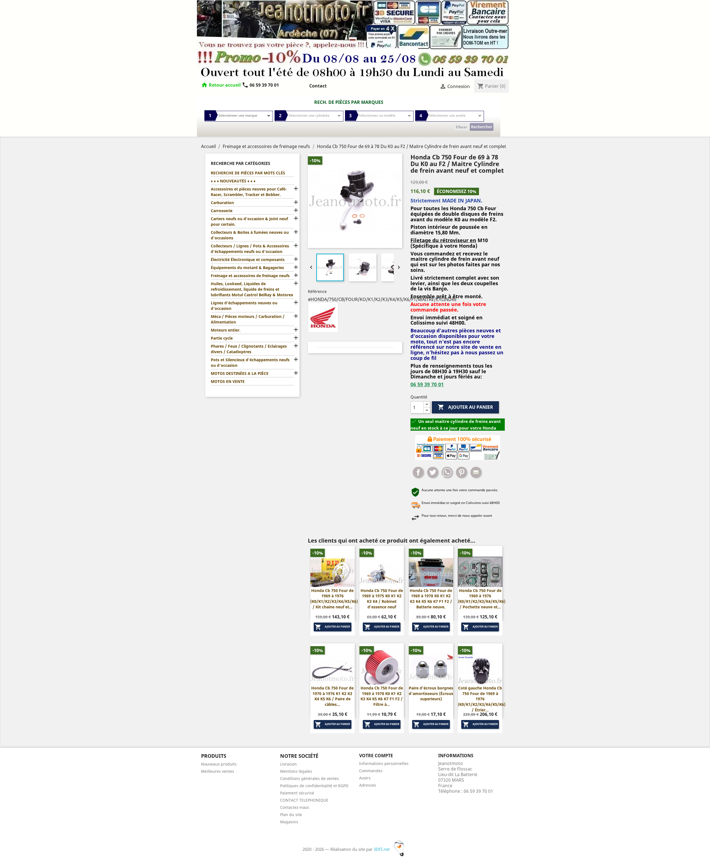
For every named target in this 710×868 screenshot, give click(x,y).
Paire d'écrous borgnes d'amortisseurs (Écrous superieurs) (431, 693)
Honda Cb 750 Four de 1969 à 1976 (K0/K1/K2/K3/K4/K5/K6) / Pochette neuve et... (481, 598)
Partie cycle (222, 338)
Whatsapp (447, 472)
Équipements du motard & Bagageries (247, 267)
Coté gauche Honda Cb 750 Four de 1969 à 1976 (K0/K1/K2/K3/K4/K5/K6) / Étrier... (481, 699)
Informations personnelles (384, 763)
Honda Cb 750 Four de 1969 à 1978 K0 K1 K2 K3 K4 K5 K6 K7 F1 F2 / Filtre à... (382, 696)
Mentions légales (296, 771)
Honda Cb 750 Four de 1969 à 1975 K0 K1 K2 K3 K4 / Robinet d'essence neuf (382, 598)
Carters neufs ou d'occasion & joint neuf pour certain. (249, 221)
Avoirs (365, 778)
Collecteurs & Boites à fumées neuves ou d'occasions (250, 235)
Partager (418, 472)
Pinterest (461, 472)
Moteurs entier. (225, 330)
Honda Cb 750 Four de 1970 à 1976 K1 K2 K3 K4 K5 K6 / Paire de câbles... (332, 696)
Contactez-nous (294, 807)
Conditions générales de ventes (309, 778)
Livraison (288, 764)
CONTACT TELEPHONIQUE (304, 800)
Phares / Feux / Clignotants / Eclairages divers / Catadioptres (249, 348)
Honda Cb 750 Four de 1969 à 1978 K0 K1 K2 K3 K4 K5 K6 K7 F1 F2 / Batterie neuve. (431, 598)
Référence (317, 291)
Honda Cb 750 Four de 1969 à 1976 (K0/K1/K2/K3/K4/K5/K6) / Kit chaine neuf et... (334, 598)
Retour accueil (225, 85)
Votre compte (376, 755)
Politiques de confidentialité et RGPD (314, 785)
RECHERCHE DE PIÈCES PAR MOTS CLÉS (248, 172)
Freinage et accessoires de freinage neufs (250, 275)
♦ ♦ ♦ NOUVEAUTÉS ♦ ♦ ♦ (233, 181)
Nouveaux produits (219, 764)
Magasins (289, 821)
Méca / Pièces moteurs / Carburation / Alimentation (248, 319)
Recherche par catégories (240, 163)
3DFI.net (382, 849)
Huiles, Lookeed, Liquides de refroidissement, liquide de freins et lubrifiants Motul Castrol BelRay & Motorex (252, 289)
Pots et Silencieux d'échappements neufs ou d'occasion (250, 362)
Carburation (222, 202)
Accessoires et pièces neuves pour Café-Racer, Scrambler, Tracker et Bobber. (249, 191)
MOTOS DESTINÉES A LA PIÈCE (239, 373)
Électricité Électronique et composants (248, 259)
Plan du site (291, 814)
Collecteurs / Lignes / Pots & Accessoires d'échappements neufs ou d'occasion (250, 248)
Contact (318, 86)
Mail (475, 472)
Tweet (432, 472)
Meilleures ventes (217, 771)
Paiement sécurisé (297, 793)
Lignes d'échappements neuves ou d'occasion (244, 305)
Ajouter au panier (465, 407)
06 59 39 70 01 (260, 85)
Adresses (367, 785)
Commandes (370, 770)
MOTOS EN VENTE (228, 381)
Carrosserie (221, 210)
